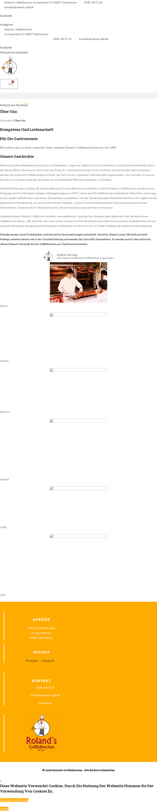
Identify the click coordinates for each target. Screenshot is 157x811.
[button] (78, 96)
